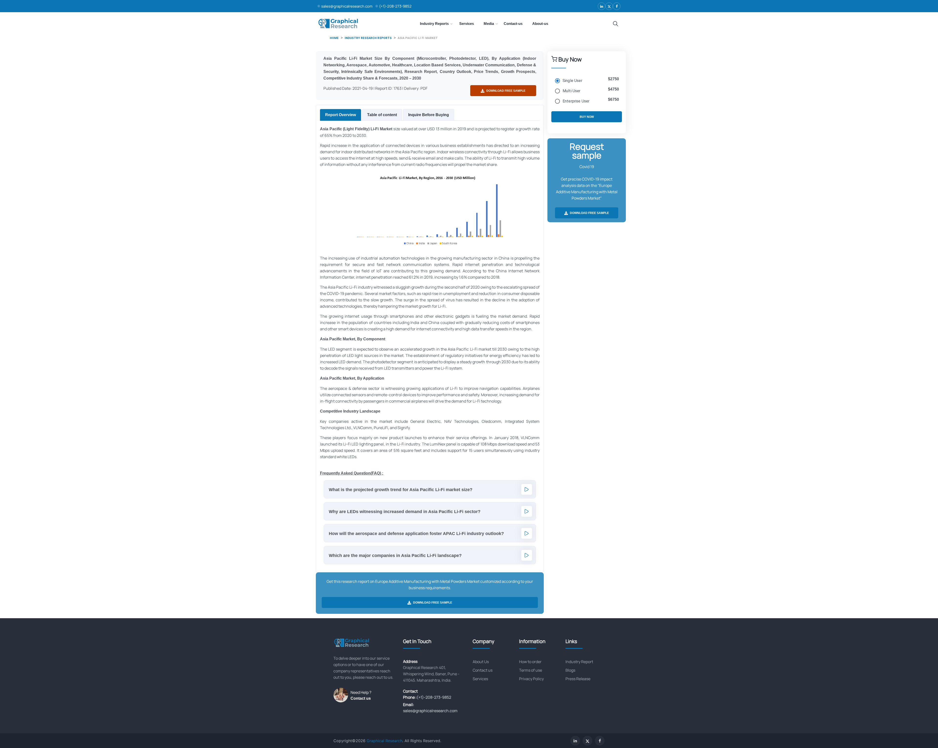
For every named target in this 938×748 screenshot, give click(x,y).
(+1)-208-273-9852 (395, 6)
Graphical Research (384, 740)
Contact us (361, 698)
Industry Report (579, 661)
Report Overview (340, 115)
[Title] (615, 24)
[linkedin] (601, 6)
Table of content (382, 115)
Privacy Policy (531, 678)
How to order (530, 661)
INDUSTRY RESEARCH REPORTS (368, 38)
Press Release (577, 678)
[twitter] (609, 6)
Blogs (570, 670)
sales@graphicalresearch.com (347, 6)
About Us (481, 661)
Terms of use (530, 670)
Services (480, 678)
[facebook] (616, 6)
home (334, 38)
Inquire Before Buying (428, 115)
